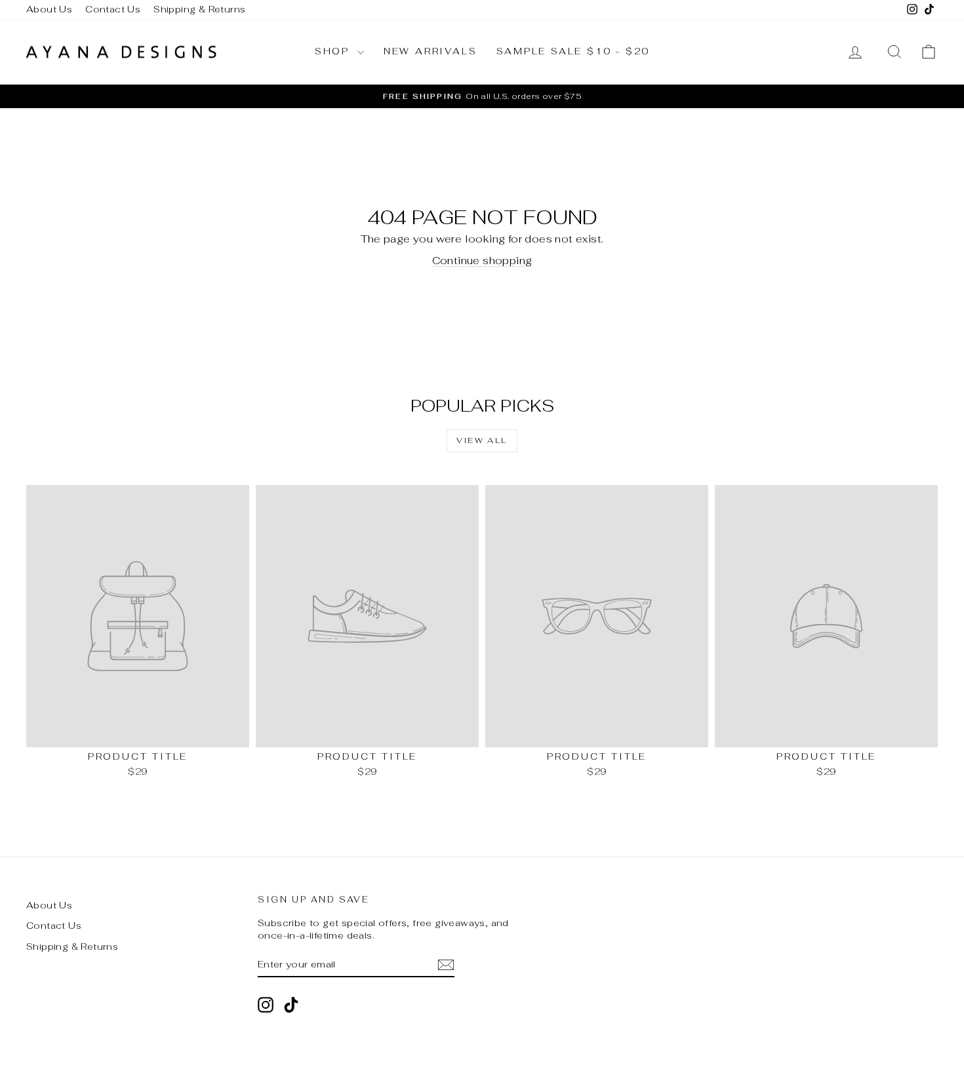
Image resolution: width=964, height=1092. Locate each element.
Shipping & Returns (199, 9)
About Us (49, 9)
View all (481, 440)
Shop (334, 51)
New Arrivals (430, 51)
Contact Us (112, 9)
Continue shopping (482, 260)
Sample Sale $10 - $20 (572, 51)
